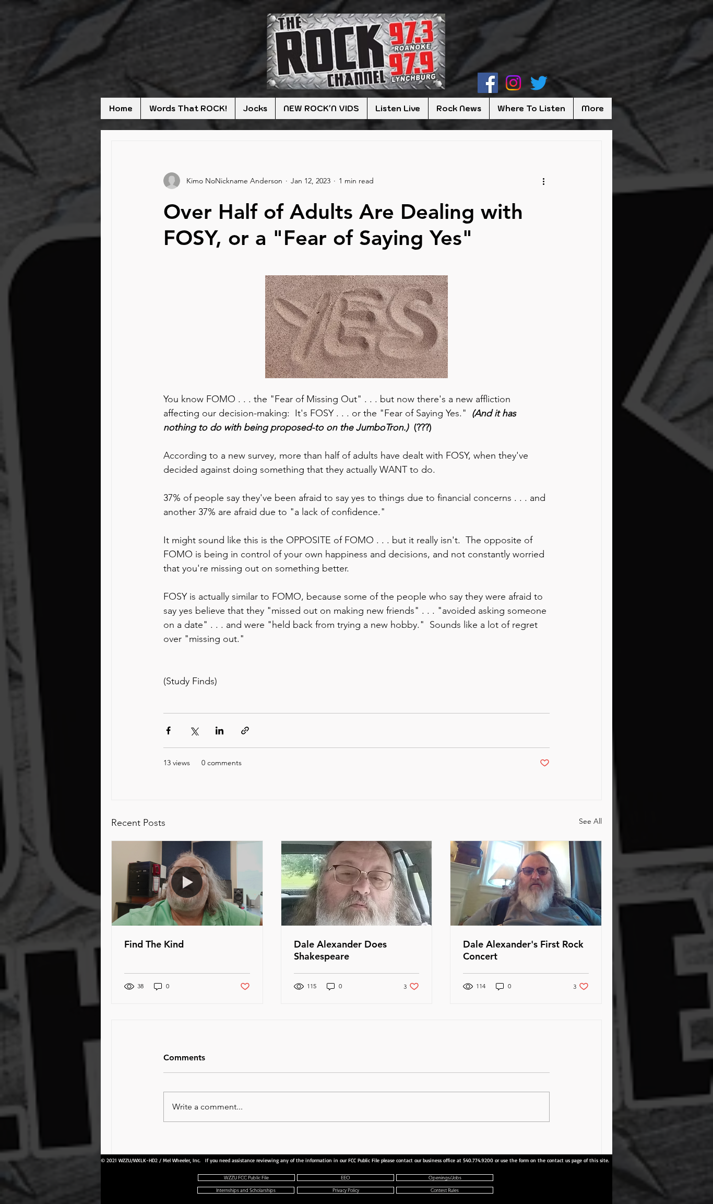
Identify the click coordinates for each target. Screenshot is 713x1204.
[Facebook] (488, 83)
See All (590, 821)
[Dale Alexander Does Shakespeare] (356, 883)
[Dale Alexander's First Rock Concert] (525, 883)
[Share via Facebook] (168, 730)
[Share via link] (245, 730)
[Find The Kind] (187, 883)
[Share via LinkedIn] (219, 730)
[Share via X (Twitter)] (194, 730)
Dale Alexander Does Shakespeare (340, 950)
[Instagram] (513, 83)
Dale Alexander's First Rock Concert (523, 950)
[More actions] (543, 180)
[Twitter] (539, 83)
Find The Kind (154, 944)
